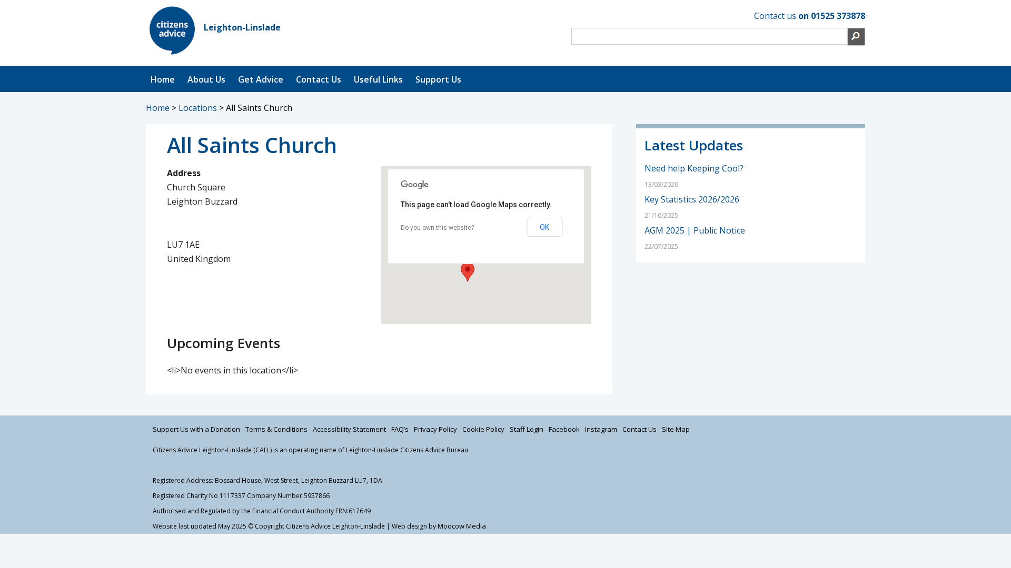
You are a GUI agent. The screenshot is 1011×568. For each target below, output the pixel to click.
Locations (198, 108)
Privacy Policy (435, 429)
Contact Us (318, 79)
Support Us (438, 79)
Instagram (601, 429)
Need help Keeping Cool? (694, 168)
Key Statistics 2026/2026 (692, 199)
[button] (467, 272)
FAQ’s (400, 429)
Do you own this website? (437, 227)
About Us (206, 79)
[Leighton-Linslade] (172, 53)
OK (544, 227)
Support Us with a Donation (196, 429)
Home (163, 79)
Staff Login (526, 429)
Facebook (564, 429)
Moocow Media (462, 526)
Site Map (676, 429)
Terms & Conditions (276, 429)
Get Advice (260, 79)
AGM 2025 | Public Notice (695, 230)
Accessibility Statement (349, 429)
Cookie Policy (483, 429)
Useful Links (378, 79)
